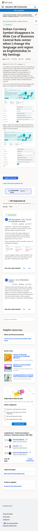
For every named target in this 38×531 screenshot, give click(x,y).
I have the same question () (13, 183)
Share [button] (22, 59)
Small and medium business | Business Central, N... (17, 15)
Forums (19, 14)
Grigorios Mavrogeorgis (20, 452)
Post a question (19, 10)
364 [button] (21, 445)
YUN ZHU (16, 446)
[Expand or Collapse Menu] (2, 7)
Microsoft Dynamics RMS (14, 419)
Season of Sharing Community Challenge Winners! (21, 356)
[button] (35, 7)
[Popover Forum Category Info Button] (32, 402)
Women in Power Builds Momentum (22, 365)
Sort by (5, 207)
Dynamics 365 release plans (13, 486)
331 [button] (30, 452)
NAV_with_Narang (14, 219)
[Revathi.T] (6, 280)
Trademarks (6, 519)
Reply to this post (10, 178)
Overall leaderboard (30, 459)
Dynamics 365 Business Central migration (16, 413)
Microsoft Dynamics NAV (14, 416)
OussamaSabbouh (18, 439)
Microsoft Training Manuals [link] (14, 474)
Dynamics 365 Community (16, 7)
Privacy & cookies (8, 514)
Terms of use (6, 517)
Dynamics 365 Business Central (16, 409)
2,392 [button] (23, 219)
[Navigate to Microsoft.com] (7, 2)
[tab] (17, 202)
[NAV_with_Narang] (6, 219)
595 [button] (27, 439)
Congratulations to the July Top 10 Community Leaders (23, 375)
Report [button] (29, 59)
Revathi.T (21, 64)
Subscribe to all (19, 424)
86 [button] (24, 64)
